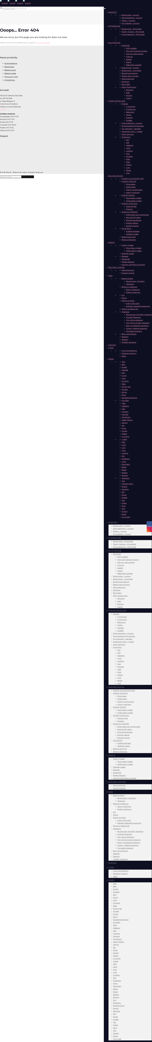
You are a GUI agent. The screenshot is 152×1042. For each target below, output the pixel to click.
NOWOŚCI (112, 12)
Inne (128, 173)
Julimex (125, 423)
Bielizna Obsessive (129, 240)
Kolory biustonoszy (129, 87)
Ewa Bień (125, 401)
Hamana (125, 414)
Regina (124, 487)
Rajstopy (125, 340)
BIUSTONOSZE (114, 43)
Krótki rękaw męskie (134, 201)
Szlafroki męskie (132, 234)
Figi (123, 295)
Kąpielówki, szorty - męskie (132, 132)
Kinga (124, 428)
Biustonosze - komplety (135, 281)
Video (124, 356)
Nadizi (124, 467)
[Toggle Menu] (105, 8)
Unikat (124, 503)
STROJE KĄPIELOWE (116, 101)
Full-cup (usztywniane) (134, 54)
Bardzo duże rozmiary (130, 76)
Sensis (124, 495)
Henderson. (126, 417)
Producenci (126, 137)
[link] (25, 9)
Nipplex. (125, 473)
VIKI (123, 509)
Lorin (128, 168)
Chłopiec (129, 209)
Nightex (125, 476)
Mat (123, 456)
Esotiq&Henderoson (129, 398)
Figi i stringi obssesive (134, 320)
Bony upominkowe (129, 334)
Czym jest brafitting (129, 351)
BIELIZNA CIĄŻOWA (116, 267)
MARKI (111, 359)
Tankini (128, 115)
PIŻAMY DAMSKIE (129, 182)
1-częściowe (130, 107)
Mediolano (126, 459)
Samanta (125, 489)
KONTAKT (112, 345)
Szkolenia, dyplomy (129, 353)
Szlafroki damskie (133, 231)
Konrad (124, 431)
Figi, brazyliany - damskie (131, 129)
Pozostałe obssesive (134, 331)
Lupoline (129, 151)
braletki (129, 59)
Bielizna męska (10, 73)
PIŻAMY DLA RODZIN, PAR (133, 179)
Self (127, 140)
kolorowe (129, 90)
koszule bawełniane (133, 220)
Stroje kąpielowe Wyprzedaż (133, 126)
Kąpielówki (126, 259)
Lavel (128, 148)
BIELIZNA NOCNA (115, 176)
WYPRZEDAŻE (114, 26)
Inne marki (126, 517)
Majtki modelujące (133, 292)
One (123, 481)
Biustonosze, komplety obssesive (139, 315)
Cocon (124, 376)
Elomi (124, 395)
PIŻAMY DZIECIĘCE (130, 204)
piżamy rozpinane (133, 193)
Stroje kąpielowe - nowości (132, 18)
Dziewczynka (131, 206)
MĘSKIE (111, 243)
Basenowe (130, 112)
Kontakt (3, 110)
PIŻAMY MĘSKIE (128, 195)
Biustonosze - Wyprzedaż (132, 29)
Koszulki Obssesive (133, 317)
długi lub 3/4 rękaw (133, 218)
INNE (110, 276)
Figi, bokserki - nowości (130, 23)
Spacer (128, 62)
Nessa (128, 170)
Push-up (129, 57)
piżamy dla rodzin (133, 304)
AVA (127, 143)
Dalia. (124, 384)
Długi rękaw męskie (133, 198)
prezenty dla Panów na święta (133, 265)
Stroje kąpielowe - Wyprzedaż (133, 35)
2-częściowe (131, 109)
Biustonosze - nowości (130, 15)
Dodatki (129, 120)
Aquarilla (129, 157)
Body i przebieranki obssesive (137, 326)
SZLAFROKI (126, 229)
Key (123, 426)
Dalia (128, 159)
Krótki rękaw (131, 187)
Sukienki (129, 118)
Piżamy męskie (127, 245)
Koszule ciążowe (128, 273)
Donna (124, 392)
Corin (124, 378)
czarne (128, 98)
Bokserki (125, 256)
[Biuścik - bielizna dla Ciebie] (15, 3)
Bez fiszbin (126, 84)
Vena (124, 506)
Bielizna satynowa (129, 237)
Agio (123, 362)
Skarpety (125, 337)
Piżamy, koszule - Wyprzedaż (133, 32)
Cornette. (125, 381)
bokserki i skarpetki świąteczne (138, 306)
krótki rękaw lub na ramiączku (137, 215)
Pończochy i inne (11, 77)
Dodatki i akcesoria (129, 342)
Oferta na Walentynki (130, 309)
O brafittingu (9, 80)
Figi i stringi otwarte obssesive (137, 323)
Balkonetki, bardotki (133, 65)
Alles (123, 365)
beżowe (129, 96)
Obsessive (130, 284)
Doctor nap (126, 387)
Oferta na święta (128, 301)
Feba (128, 162)
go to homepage (43, 43)
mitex (124, 462)
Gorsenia (125, 412)
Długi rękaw (130, 184)
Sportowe (125, 82)
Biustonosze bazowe (130, 73)
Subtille (124, 498)
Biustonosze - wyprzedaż (131, 71)
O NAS (110, 348)
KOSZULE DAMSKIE (130, 212)
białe (128, 93)
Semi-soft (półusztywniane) (136, 51)
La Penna (125, 437)
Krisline (129, 165)
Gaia (127, 154)
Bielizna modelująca (129, 287)
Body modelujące (133, 290)
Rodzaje (125, 104)
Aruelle (124, 367)
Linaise (124, 439)
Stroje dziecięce (128, 134)
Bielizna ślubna (127, 279)
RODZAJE (126, 46)
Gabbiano (129, 145)
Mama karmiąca (128, 79)
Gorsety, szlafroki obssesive (136, 329)
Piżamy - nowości (128, 21)
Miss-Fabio (126, 464)
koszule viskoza (132, 223)
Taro (123, 500)
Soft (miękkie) (131, 48)
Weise (124, 514)
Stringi (124, 298)
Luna (124, 451)
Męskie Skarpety (128, 262)
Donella (125, 390)
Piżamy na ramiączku (134, 190)
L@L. (124, 442)
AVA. (123, 373)
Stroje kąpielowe (10, 63)
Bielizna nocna (10, 70)
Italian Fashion (127, 420)
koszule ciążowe (132, 226)
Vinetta (124, 512)
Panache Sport (127, 484)
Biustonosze (9, 67)
